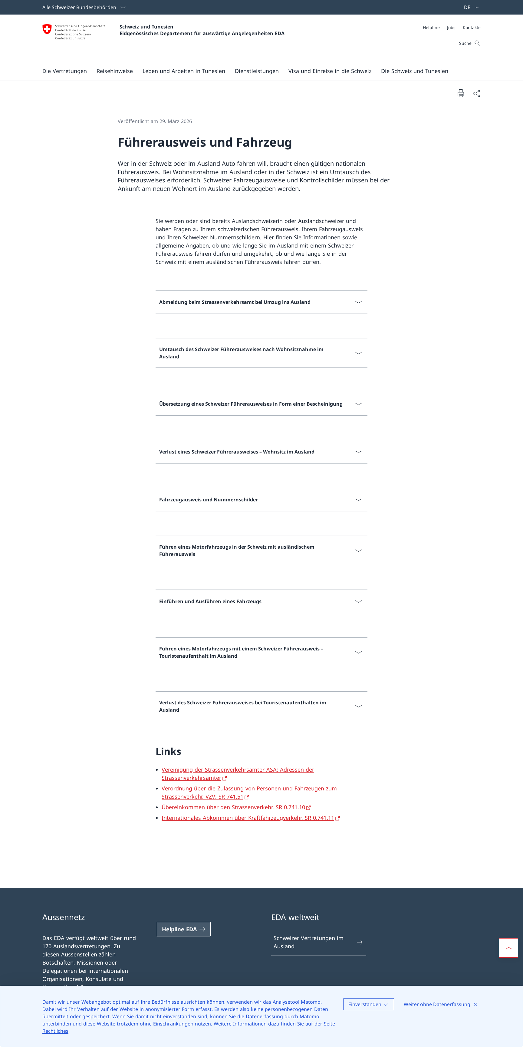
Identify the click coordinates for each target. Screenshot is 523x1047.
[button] (65, 71)
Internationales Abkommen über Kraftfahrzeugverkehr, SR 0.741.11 (248, 817)
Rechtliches (55, 1031)
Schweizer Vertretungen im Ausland (309, 942)
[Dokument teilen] (476, 93)
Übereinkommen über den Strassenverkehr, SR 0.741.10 (233, 807)
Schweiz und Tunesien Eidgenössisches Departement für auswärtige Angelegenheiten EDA (202, 30)
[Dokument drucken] (461, 93)
